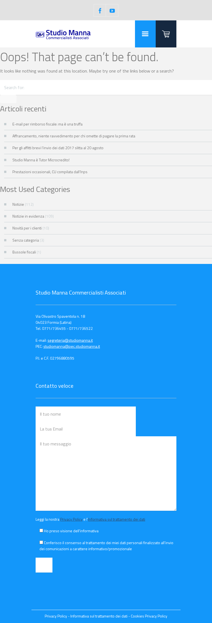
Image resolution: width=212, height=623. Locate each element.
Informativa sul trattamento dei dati (116, 519)
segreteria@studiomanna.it (70, 340)
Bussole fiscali (24, 252)
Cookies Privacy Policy (149, 616)
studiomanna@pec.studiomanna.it (71, 346)
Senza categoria (25, 240)
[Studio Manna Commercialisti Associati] (63, 34)
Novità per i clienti (27, 228)
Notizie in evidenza (28, 216)
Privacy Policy (71, 519)
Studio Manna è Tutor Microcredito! (41, 160)
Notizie (18, 204)
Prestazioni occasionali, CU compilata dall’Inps (50, 172)
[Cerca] (8, 99)
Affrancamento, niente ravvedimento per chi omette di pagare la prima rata (73, 136)
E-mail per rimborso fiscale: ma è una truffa (47, 124)
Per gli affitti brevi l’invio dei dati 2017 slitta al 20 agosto (58, 148)
